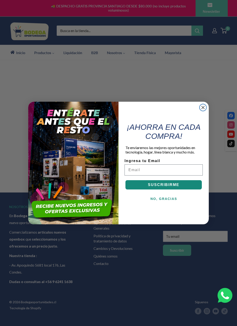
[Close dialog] (203, 107)
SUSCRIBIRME (163, 185)
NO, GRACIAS (163, 199)
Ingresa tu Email (142, 161)
